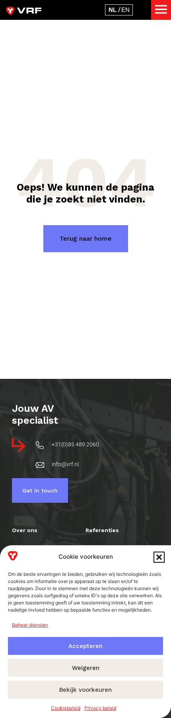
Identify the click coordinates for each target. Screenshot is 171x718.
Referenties (102, 530)
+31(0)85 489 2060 (75, 444)
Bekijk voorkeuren (85, 689)
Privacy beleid (100, 708)
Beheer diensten (30, 625)
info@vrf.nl (65, 464)
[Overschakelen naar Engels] (125, 10)
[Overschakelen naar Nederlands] (113, 10)
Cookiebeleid (65, 708)
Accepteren (85, 646)
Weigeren (85, 668)
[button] (159, 557)
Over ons (24, 530)
